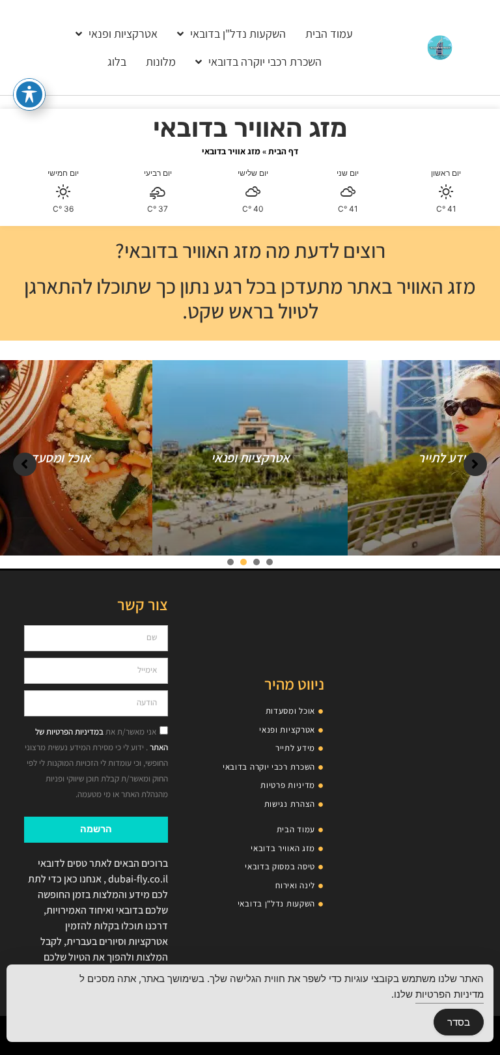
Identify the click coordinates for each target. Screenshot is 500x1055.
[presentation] (269, 562)
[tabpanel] (250, 458)
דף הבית (283, 151)
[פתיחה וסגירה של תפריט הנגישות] (29, 94)
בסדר (458, 1022)
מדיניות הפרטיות (449, 994)
